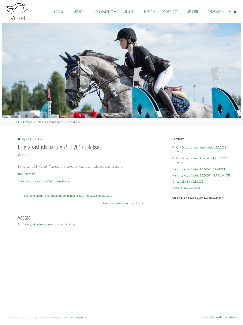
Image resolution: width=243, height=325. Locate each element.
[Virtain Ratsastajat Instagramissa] (235, 11)
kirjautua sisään (42, 224)
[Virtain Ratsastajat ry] (17, 11)
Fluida (218, 317)
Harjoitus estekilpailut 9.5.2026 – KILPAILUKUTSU (201, 175)
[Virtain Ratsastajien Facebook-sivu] (229, 11)
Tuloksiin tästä (26, 174)
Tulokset (38, 139)
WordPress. (231, 317)
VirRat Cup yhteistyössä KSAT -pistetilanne (43, 181)
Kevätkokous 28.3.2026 (186, 187)
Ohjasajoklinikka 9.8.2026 (187, 181)
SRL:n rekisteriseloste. (74, 317)
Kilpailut (27, 122)
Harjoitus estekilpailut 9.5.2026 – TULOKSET (198, 169)
